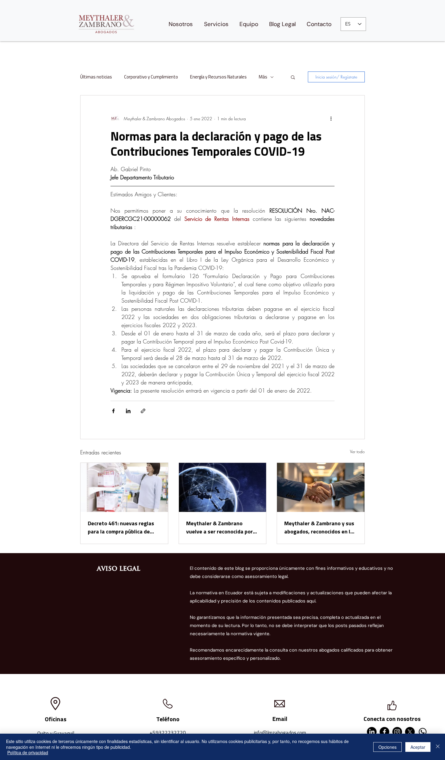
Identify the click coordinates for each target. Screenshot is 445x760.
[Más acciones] (331, 118)
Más (263, 77)
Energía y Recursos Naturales (218, 77)
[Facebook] (384, 732)
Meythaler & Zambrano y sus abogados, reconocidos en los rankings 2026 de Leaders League (320, 527)
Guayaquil (64, 733)
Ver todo (357, 451)
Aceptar (417, 747)
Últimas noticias (96, 77)
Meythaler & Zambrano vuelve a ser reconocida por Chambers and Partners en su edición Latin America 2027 (222, 527)
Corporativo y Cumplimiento (151, 77)
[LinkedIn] (372, 732)
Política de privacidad (27, 752)
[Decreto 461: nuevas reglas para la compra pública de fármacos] (124, 487)
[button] (293, 77)
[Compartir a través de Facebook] (113, 411)
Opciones (387, 747)
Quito (43, 733)
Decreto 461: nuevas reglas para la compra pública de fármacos (121, 527)
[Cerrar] (437, 746)
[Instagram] (397, 732)
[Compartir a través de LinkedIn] (128, 411)
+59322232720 (168, 733)
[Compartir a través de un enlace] (143, 411)
